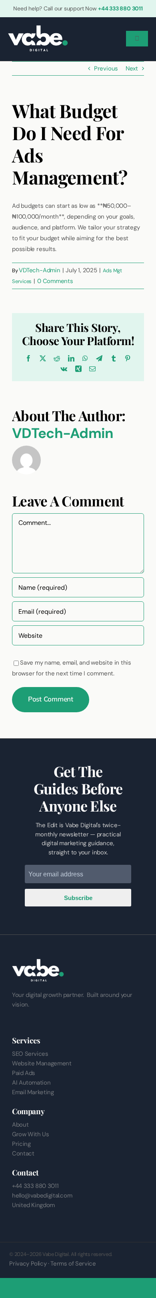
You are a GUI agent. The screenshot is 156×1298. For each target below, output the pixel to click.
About (20, 1125)
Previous (106, 68)
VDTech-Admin (39, 270)
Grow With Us (30, 1134)
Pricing (21, 1144)
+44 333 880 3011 (120, 8)
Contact (23, 1153)
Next (132, 68)
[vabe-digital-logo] (38, 28)
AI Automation (31, 1083)
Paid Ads (23, 1073)
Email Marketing (33, 1092)
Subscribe (78, 897)
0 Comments (55, 281)
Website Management (42, 1063)
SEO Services (30, 1054)
